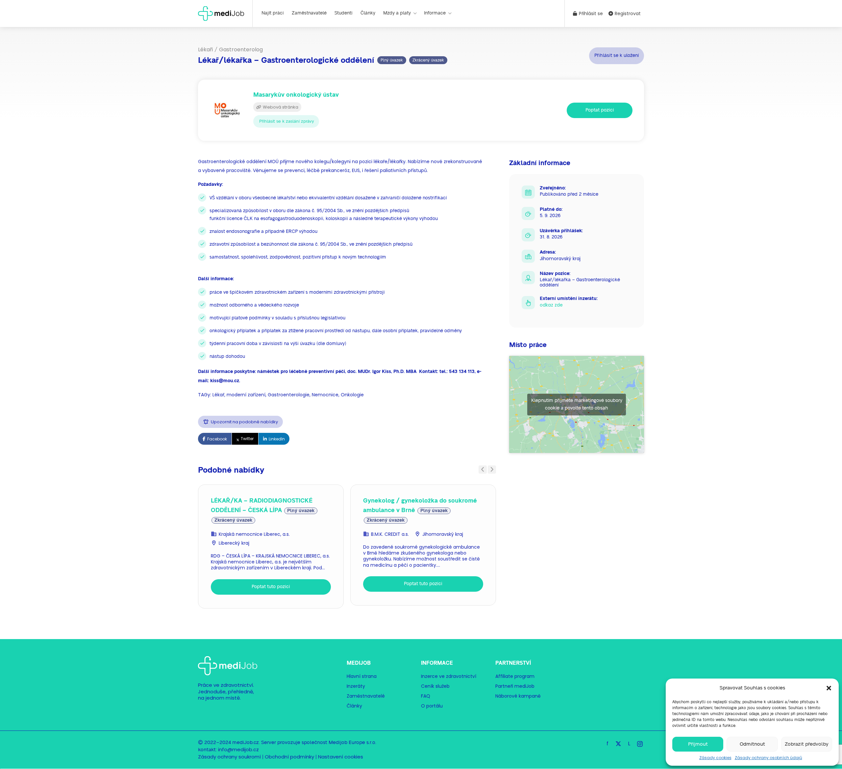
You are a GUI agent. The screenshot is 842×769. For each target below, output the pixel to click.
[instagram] (640, 743)
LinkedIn (277, 439)
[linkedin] (629, 743)
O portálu (432, 706)
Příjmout (698, 744)
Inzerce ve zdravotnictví (448, 676)
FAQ (425, 696)
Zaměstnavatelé (309, 13)
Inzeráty (356, 686)
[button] (829, 688)
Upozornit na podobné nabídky (244, 422)
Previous (483, 469)
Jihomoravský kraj (442, 534)
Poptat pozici (599, 110)
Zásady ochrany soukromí (229, 756)
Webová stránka (280, 107)
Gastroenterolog (241, 49)
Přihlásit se (590, 13)
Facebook (217, 439)
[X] (618, 743)
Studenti (343, 13)
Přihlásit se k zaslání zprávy (286, 121)
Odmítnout (752, 744)
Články (367, 13)
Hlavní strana (362, 676)
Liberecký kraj (234, 543)
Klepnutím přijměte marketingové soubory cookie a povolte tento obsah (576, 404)
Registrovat (627, 13)
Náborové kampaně (518, 696)
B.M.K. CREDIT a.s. (390, 534)
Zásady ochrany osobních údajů (768, 757)
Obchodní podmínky (289, 756)
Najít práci (272, 13)
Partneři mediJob (514, 686)
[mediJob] (221, 13)
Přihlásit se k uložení (616, 55)
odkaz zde (551, 305)
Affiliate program (514, 676)
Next (492, 469)
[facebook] (607, 743)
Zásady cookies (715, 757)
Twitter (247, 438)
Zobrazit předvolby (807, 744)
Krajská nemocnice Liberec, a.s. (254, 534)
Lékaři (205, 49)
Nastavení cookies (340, 756)
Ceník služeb (435, 686)
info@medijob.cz (238, 749)
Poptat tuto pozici (271, 586)
